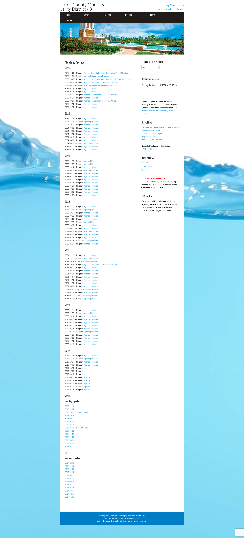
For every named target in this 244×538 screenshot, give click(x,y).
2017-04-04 (69, 488)
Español (101, 73)
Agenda (86, 76)
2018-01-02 (69, 446)
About (86, 15)
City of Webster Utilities (151, 130)
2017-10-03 (69, 469)
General (144, 163)
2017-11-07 (69, 466)
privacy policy (133, 521)
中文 (117, 73)
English (94, 73)
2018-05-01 (69, 434)
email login (143, 521)
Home (68, 15)
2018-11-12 (69, 409)
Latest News (146, 166)
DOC (150, 149)
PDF (144, 149)
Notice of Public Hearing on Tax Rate (107, 79)
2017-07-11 (69, 478)
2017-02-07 (69, 494)
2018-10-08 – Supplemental (76, 412)
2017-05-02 (69, 484)
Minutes (124, 73)
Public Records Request (151, 140)
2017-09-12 (69, 472)
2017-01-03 (69, 497)
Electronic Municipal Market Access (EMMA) (160, 127)
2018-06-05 (69, 431)
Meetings (128, 15)
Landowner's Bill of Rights (152, 133)
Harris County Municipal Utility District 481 (83, 7)
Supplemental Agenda (100, 76)
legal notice (122, 521)
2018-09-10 (69, 418)
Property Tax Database (151, 137)
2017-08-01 (69, 475)
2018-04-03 (69, 437)
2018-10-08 (69, 415)
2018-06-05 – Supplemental (76, 428)
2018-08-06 (69, 422)
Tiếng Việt (110, 73)
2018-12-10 (69, 406)
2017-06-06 (69, 481)
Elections (107, 15)
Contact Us (71, 20)
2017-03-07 (69, 491)
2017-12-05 (69, 463)
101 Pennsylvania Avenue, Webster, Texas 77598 (159, 111)
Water (143, 170)
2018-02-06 (69, 443)
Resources (150, 15)
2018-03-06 (69, 440)
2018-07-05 (69, 425)
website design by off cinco (107, 521)
